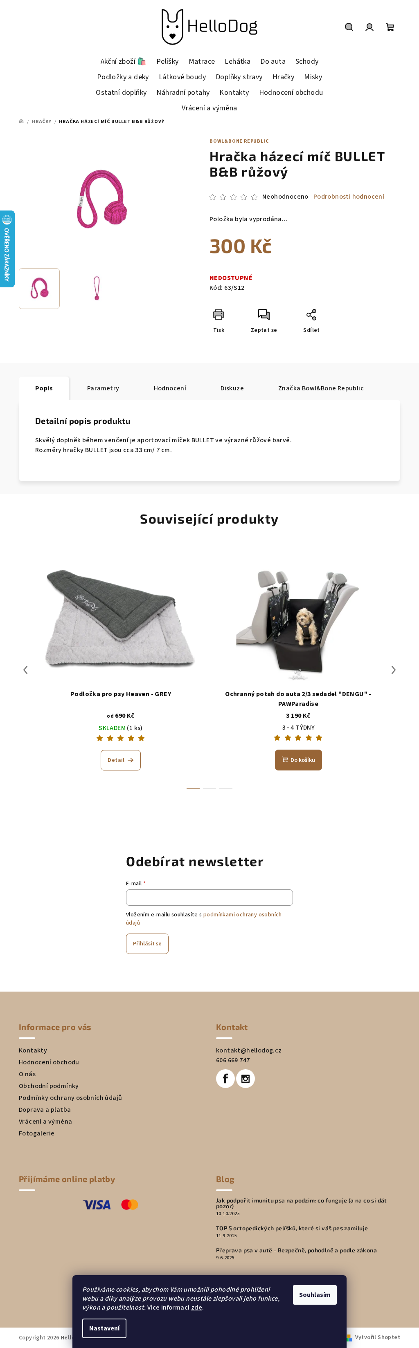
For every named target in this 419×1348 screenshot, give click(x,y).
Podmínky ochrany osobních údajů (70, 1097)
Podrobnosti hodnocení (348, 196)
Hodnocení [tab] (170, 388)
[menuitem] (123, 61)
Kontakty (33, 1050)
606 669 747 (233, 1060)
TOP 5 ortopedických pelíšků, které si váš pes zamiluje (292, 1228)
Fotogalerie (36, 1133)
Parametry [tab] (103, 388)
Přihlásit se (147, 944)
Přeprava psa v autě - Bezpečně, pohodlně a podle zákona (296, 1250)
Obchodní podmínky (49, 1086)
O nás (27, 1074)
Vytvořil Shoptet (377, 1337)
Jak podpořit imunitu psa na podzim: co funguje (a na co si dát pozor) (301, 1203)
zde (196, 1307)
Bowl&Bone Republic (239, 141)
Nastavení (104, 1328)
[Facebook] (225, 1078)
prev (25, 669)
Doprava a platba (45, 1109)
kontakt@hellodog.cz (249, 1050)
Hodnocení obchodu (49, 1062)
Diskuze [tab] (232, 388)
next (393, 669)
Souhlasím (315, 1294)
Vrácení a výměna (45, 1121)
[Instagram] (245, 1078)
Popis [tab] (44, 388)
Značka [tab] (321, 388)
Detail (116, 760)
